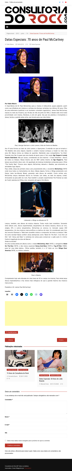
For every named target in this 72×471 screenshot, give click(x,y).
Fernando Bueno (13, 376)
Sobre (6, 2)
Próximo (61, 340)
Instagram (62, 2)
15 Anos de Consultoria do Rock (18, 373)
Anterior (10, 340)
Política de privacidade (16, 2)
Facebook (56, 2)
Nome (7, 417)
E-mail (7, 425)
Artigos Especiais (12, 369)
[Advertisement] (36, 313)
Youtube (65, 2)
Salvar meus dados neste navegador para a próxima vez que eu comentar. (28, 440)
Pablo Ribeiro (10, 44)
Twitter (59, 2)
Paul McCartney (12, 332)
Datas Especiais (36, 44)
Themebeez (27, 468)
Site (6, 433)
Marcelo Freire (45, 384)
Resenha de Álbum (55, 375)
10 (9, 378)
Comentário (9, 399)
